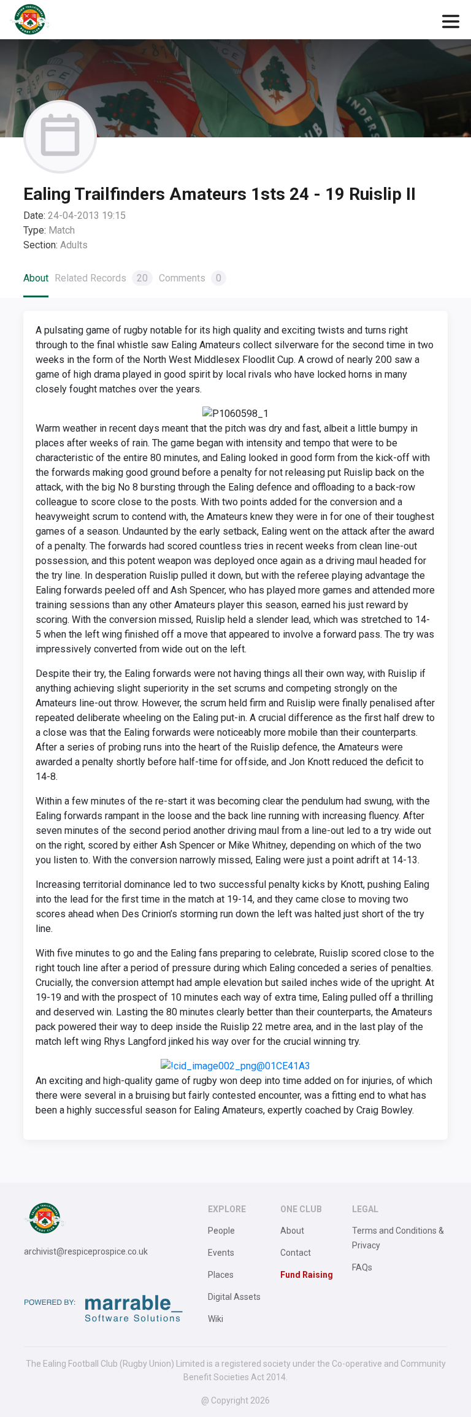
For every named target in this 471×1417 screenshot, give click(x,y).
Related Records (101, 278)
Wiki (215, 1319)
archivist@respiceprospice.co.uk (86, 1251)
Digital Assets (234, 1297)
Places (221, 1275)
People (221, 1231)
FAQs (362, 1267)
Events (221, 1253)
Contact (295, 1253)
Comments (190, 278)
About (35, 278)
